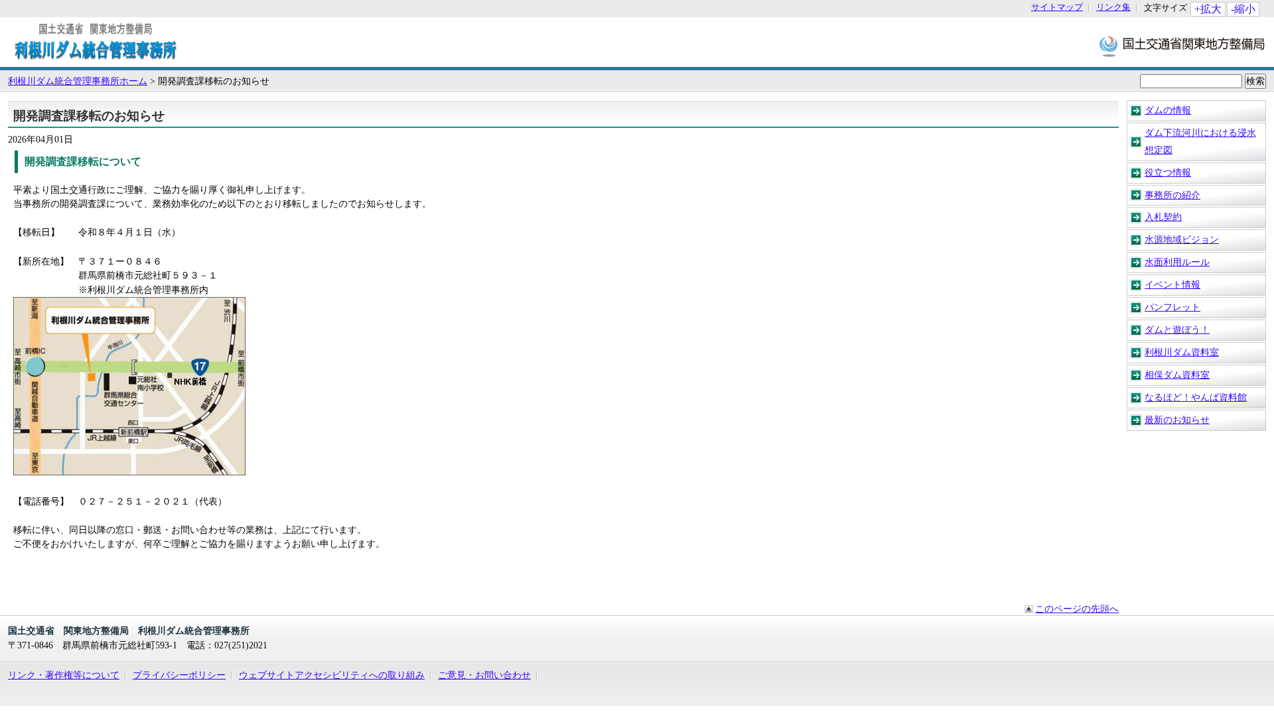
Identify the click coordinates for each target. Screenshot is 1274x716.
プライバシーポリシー (179, 675)
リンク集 (1113, 7)
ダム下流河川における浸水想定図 (1200, 141)
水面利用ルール (1177, 262)
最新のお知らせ (1177, 419)
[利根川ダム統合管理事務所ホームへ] (95, 60)
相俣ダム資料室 (1177, 374)
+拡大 (1208, 9)
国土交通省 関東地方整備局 (1182, 45)
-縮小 (1243, 9)
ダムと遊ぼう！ (1177, 329)
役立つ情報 (1168, 172)
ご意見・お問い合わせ (484, 675)
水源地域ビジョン (1182, 239)
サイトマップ (1057, 7)
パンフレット (1172, 307)
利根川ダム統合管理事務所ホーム (77, 81)
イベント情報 (1172, 284)
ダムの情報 (1168, 110)
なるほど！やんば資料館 (1196, 397)
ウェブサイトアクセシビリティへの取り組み (332, 675)
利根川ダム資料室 (1182, 352)
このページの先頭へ (1077, 608)
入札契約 (1163, 216)
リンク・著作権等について (63, 675)
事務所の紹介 (1172, 195)
